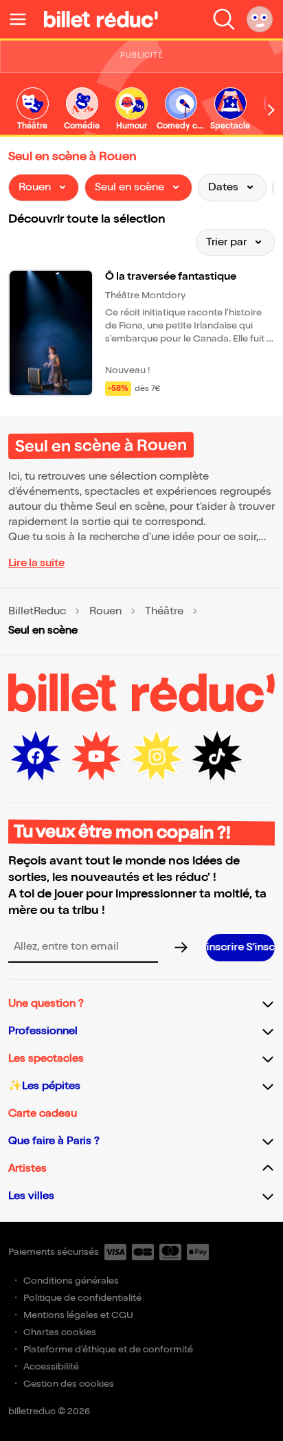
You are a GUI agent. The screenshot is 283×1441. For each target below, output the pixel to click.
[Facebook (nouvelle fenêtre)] (35, 756)
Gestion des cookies (68, 1383)
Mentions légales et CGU (78, 1315)
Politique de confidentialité (82, 1298)
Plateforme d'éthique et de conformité (108, 1349)
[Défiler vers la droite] (271, 110)
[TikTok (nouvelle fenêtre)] (217, 756)
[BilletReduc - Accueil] (101, 19)
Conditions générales (71, 1280)
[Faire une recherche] (224, 19)
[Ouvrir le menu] (23, 19)
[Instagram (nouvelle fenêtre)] (156, 756)
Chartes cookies (59, 1332)
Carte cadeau (42, 1113)
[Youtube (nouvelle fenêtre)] (96, 756)
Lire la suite (36, 563)
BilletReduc (37, 611)
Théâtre (164, 611)
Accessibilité (51, 1366)
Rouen (105, 611)
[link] (32, 109)
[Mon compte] (260, 19)
